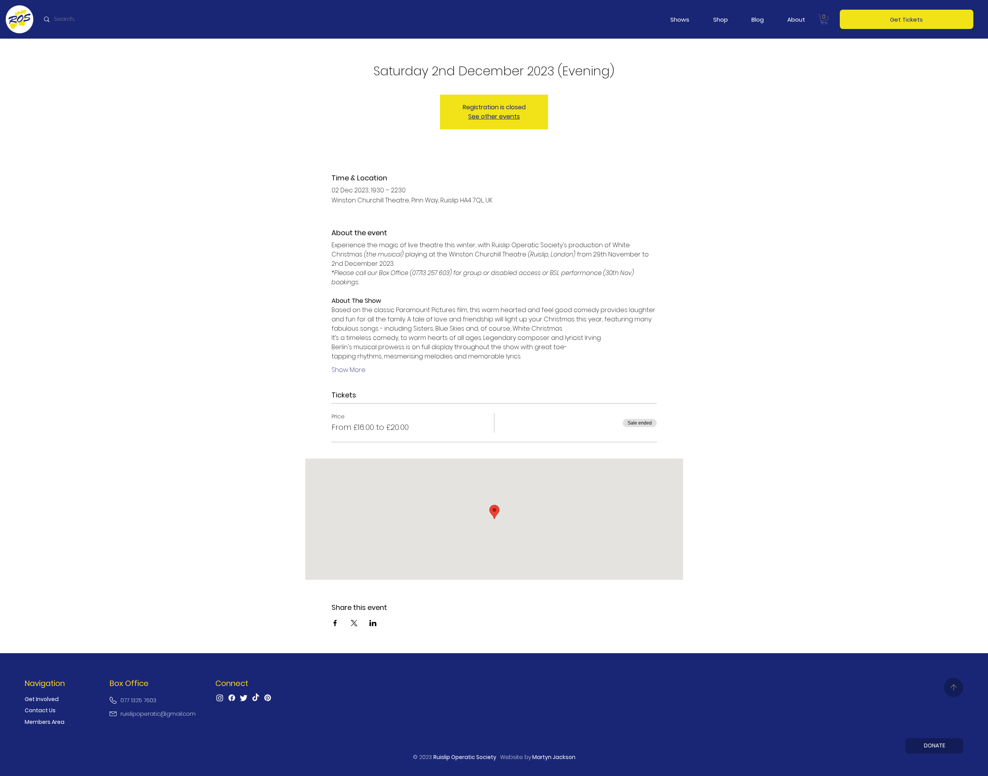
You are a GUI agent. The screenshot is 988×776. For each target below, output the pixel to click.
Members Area (44, 722)
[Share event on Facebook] (335, 623)
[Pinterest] (267, 697)
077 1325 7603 (138, 700)
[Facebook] (231, 697)
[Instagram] (219, 697)
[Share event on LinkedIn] (373, 623)
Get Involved (42, 699)
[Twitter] (243, 697)
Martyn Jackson (553, 757)
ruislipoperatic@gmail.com (158, 714)
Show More (348, 370)
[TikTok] (255, 697)
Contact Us (40, 710)
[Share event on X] (354, 623)
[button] (679, 19)
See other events (494, 116)
